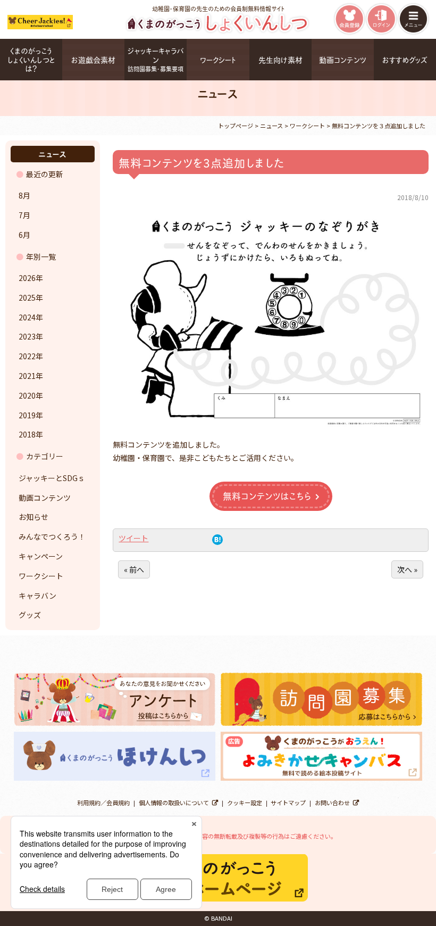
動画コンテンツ (342, 59)
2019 (27, 415)
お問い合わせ (332, 802)
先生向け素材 (280, 59)
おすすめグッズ (404, 59)
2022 (27, 356)
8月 (24, 195)
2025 (27, 297)
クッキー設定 (244, 802)
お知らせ (33, 516)
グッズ (30, 614)
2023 (27, 336)
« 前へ (134, 569)
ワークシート (218, 59)
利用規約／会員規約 (103, 802)
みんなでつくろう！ (52, 536)
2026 (27, 277)
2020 (27, 395)
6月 (24, 234)
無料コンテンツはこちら (267, 495)
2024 (27, 317)
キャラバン (37, 595)
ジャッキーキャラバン (156, 59)
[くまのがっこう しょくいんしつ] (218, 32)
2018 (27, 434)
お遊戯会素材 (93, 59)
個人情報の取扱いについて (174, 802)
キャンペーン (41, 556)
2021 (27, 375)
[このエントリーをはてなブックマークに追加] (217, 541)
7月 (24, 215)
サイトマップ (288, 802)
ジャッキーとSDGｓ (52, 478)
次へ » (407, 569)
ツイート (133, 538)
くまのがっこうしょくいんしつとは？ (31, 59)
